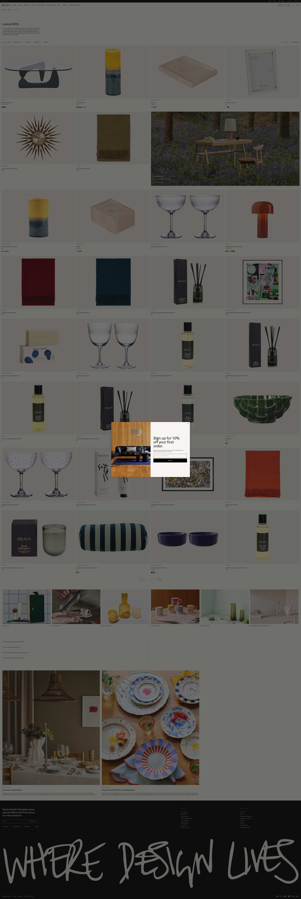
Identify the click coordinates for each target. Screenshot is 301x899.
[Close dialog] (188, 424)
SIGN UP (170, 460)
